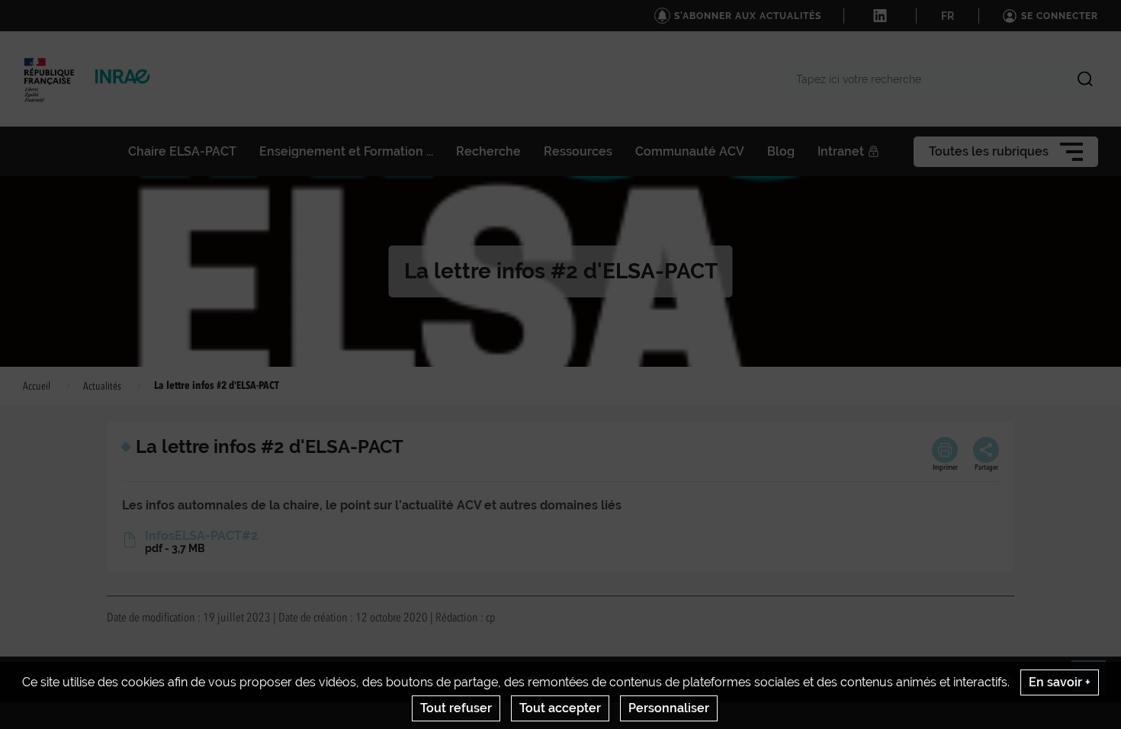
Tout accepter (560, 708)
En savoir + (1059, 682)
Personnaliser (668, 708)
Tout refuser (456, 708)
